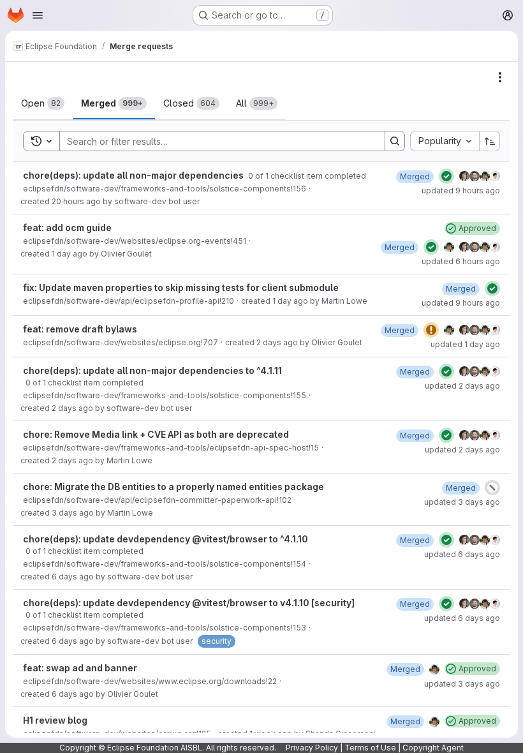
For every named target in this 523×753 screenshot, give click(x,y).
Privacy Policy (312, 747)
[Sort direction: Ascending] (490, 141)
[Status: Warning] (431, 330)
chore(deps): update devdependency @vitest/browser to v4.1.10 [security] (189, 602)
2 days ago (277, 342)
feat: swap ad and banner (80, 667)
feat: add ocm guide (67, 227)
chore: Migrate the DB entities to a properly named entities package (173, 486)
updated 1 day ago (465, 344)
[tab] (43, 103)
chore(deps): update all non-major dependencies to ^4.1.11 (152, 370)
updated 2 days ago (462, 386)
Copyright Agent (433, 747)
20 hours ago (76, 201)
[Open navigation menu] (37, 15)
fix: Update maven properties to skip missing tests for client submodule (181, 287)
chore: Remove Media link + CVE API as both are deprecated (156, 434)
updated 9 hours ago (461, 190)
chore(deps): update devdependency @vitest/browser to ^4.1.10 (165, 538)
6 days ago (73, 576)
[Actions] (500, 77)
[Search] (395, 141)
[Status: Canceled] (492, 487)
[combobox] (444, 141)
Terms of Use (370, 747)
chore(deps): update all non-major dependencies (134, 175)
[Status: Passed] (446, 176)
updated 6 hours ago (461, 261)
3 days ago (73, 513)
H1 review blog (55, 720)
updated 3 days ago (462, 502)
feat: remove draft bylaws (80, 329)
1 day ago (69, 253)
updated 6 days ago (462, 554)
